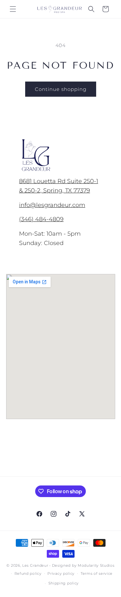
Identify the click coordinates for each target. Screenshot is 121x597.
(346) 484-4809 (41, 219)
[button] (13, 9)
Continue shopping (60, 89)
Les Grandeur (35, 565)
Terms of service (97, 573)
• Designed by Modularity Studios (81, 565)
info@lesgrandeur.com (52, 205)
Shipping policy (63, 583)
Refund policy (28, 573)
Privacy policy (61, 573)
